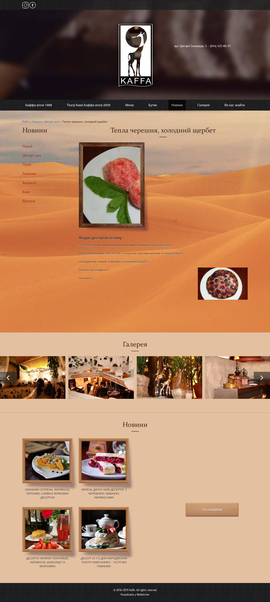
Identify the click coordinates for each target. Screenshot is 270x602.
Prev (8, 378)
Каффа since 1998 (38, 105)
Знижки (29, 174)
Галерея (203, 105)
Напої (27, 146)
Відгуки (28, 201)
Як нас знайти (234, 105)
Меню (129, 105)
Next (262, 378)
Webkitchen (143, 594)
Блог (26, 192)
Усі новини (212, 509)
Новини (177, 105)
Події (26, 165)
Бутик (152, 105)
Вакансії (29, 183)
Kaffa (25, 121)
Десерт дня (52, 121)
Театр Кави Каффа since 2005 (88, 105)
